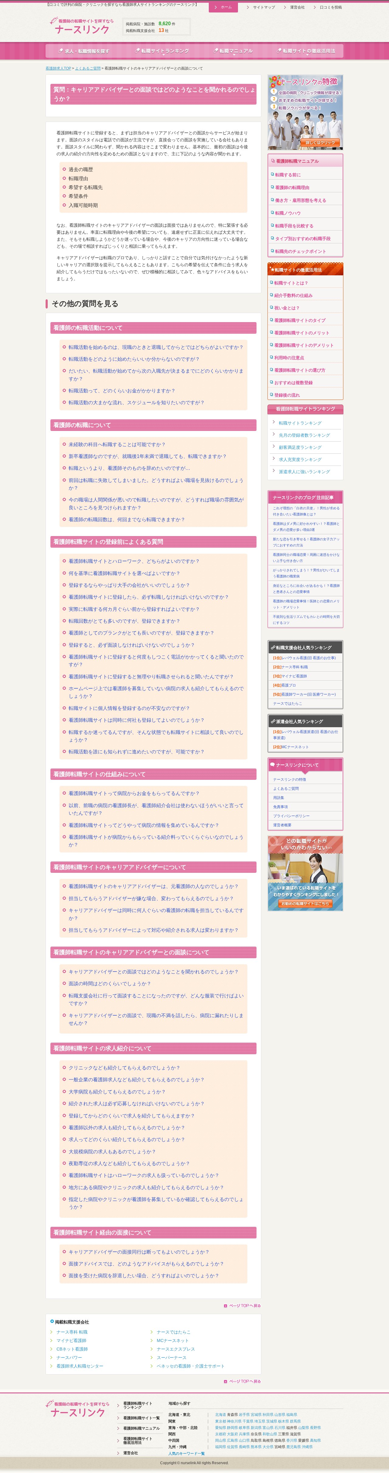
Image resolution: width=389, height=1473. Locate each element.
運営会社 (297, 7)
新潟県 (256, 1428)
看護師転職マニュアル (297, 161)
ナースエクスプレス (176, 1349)
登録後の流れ (287, 395)
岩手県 (244, 1415)
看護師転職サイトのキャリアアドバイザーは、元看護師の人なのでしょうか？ (154, 886)
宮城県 (256, 1415)
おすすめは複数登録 (293, 382)
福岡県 (220, 1447)
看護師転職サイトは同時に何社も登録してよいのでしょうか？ (137, 720)
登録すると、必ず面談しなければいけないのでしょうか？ (132, 645)
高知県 (315, 1440)
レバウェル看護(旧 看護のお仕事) (304, 658)
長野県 (315, 1428)
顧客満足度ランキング (300, 447)
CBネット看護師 (72, 1349)
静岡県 (232, 1428)
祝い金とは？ (287, 307)
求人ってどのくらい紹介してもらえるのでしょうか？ (127, 1139)
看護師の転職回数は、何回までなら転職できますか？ (127, 519)
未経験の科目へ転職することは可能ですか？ (117, 444)
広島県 (232, 1440)
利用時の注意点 (289, 357)
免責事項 (280, 807)
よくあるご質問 (88, 68)
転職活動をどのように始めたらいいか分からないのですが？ (134, 359)
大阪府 (232, 1434)
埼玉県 (259, 1421)
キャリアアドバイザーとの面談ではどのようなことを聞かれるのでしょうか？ (154, 971)
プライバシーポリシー (291, 816)
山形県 (279, 1415)
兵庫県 (244, 1434)
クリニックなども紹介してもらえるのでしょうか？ (125, 1067)
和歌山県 (270, 1434)
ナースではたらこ (174, 1332)
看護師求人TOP (58, 68)
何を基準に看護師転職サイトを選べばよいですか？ (125, 573)
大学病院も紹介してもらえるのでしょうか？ (117, 1091)
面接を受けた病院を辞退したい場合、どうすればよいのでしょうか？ (144, 1275)
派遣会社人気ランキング (299, 721)
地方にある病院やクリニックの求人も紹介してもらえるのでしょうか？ (146, 1187)
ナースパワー (69, 1357)
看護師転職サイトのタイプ (299, 320)
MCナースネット (173, 1340)
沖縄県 (307, 1447)
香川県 (291, 1440)
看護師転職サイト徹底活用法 (138, 1441)
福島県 (291, 1415)
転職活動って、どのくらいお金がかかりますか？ (122, 390)
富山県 (268, 1428)
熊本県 (256, 1447)
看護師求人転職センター (80, 1366)
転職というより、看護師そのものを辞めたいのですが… (129, 468)
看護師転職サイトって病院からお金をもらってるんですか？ (134, 793)
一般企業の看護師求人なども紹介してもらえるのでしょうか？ (137, 1079)
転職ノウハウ (288, 213)
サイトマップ (264, 7)
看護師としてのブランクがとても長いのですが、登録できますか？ (142, 632)
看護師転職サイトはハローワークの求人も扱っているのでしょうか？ (144, 1175)
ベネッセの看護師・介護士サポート (191, 1366)
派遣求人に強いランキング (304, 471)
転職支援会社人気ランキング (304, 647)
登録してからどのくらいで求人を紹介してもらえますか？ (132, 1115)
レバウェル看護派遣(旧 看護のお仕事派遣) (305, 735)
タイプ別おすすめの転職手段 (303, 238)
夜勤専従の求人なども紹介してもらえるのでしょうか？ (129, 1163)
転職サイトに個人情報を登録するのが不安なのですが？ (129, 708)
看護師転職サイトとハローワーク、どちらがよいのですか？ (134, 561)
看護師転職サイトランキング (138, 1405)
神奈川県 (234, 1421)
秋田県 (268, 1415)
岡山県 (220, 1440)
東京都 (220, 1421)
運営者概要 (282, 825)
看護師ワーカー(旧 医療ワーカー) (304, 694)
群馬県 (295, 1421)
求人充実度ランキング (300, 459)
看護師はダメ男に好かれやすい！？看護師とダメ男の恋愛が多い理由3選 (306, 527)
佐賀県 (232, 1447)
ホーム (226, 7)
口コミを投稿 (331, 7)
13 (161, 30)
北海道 (220, 1415)
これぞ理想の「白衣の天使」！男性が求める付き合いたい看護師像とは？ (306, 511)
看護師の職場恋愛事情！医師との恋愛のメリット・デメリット (306, 604)
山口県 (244, 1440)
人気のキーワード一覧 (186, 1453)
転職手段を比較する (294, 225)
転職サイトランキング (300, 423)
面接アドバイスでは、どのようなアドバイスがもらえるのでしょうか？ (146, 1263)
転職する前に (288, 174)
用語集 (278, 798)
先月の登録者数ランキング (304, 435)
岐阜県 (244, 1428)
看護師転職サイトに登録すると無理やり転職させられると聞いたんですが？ (151, 676)
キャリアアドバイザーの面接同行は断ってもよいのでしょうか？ (139, 1251)
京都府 (220, 1434)
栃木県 (283, 1421)
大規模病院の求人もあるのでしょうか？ (112, 1151)
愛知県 (220, 1428)
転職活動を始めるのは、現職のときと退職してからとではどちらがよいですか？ (156, 347)
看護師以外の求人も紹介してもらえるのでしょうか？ (127, 1127)
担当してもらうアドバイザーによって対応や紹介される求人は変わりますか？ (154, 930)
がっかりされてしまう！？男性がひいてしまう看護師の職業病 (306, 573)
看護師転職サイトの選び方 (299, 370)
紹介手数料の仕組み (293, 295)
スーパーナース (172, 1357)
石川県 (279, 1428)
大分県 (268, 1447)
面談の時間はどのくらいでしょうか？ (110, 983)
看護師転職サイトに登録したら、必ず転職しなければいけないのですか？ (149, 597)
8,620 (165, 23)
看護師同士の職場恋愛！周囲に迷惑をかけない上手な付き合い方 (306, 558)
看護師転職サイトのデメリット (304, 345)
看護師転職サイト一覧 (141, 1418)
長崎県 (244, 1447)
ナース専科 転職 (72, 1332)
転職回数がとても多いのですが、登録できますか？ (125, 621)
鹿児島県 (293, 1447)
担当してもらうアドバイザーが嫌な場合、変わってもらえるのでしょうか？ (151, 898)
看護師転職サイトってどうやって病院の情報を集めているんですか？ (144, 825)
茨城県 (271, 1421)
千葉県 (248, 1421)
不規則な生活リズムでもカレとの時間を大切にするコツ (306, 620)
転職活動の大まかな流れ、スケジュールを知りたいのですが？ (137, 402)
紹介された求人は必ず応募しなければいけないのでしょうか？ (137, 1103)
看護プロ (284, 685)
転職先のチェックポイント (300, 251)
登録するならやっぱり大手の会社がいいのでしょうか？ (129, 585)
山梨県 (303, 1428)
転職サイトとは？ (291, 282)
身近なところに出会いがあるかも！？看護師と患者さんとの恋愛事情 (306, 589)
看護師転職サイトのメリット (302, 332)
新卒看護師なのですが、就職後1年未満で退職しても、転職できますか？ (148, 456)
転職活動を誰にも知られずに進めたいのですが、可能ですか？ (137, 751)
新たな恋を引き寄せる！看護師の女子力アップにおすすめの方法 (306, 542)
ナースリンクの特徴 (289, 779)
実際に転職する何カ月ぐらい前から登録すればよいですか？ (134, 609)
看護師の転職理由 (292, 187)
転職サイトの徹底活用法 (298, 269)
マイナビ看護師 (71, 1340)
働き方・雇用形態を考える (300, 200)
